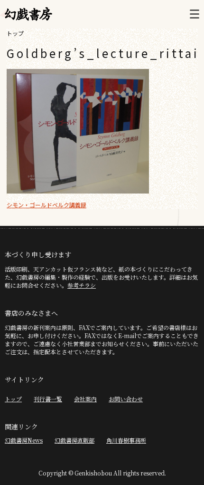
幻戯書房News (24, 440)
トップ (15, 33)
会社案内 (85, 399)
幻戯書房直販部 (74, 440)
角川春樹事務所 (126, 440)
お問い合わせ (126, 399)
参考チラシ (81, 285)
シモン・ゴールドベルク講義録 (46, 205)
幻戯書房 (28, 14)
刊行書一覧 (48, 399)
